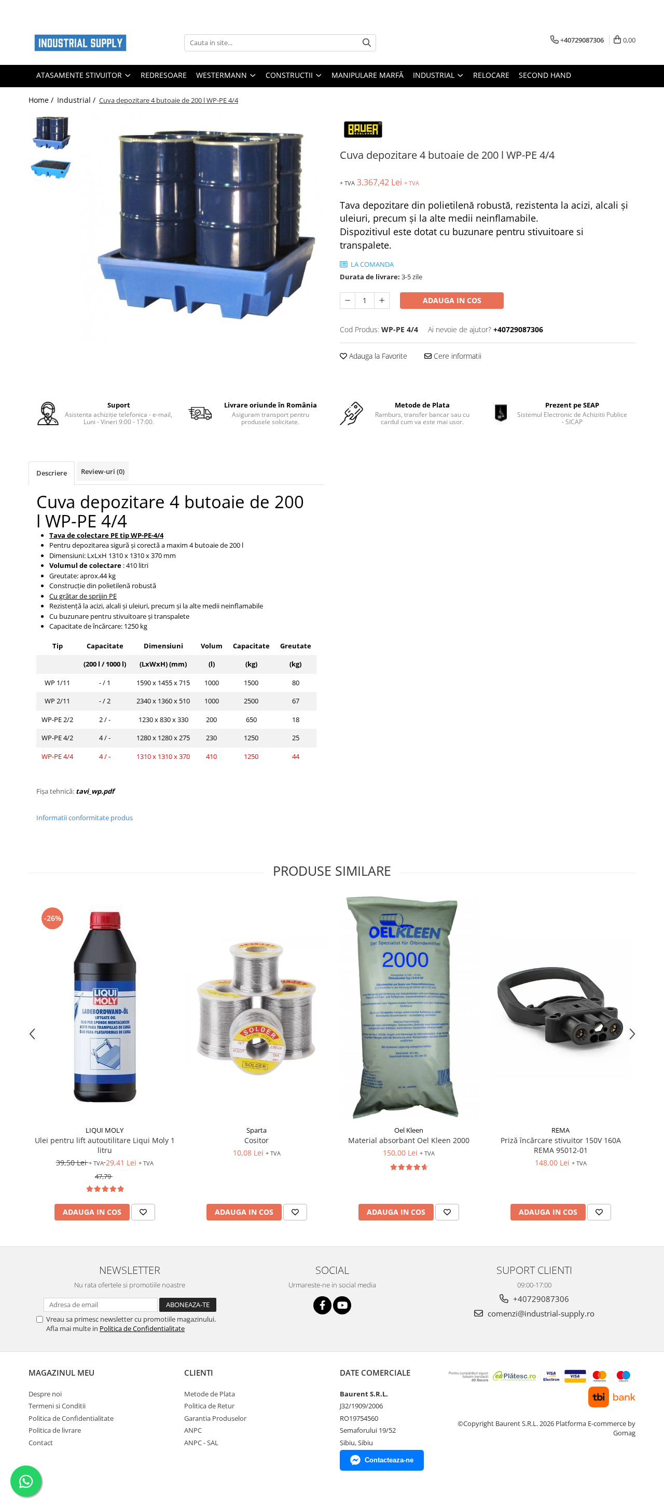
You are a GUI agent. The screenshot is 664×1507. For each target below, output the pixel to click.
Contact (41, 1442)
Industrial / (77, 100)
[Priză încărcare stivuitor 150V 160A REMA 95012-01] (560, 1008)
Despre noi (45, 1394)
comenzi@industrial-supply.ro (540, 1313)
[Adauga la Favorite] (143, 1212)
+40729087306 (540, 1299)
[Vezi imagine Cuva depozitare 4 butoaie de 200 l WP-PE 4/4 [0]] (50, 133)
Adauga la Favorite (377, 356)
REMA (560, 1130)
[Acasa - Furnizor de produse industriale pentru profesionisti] (80, 43)
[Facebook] (322, 1305)
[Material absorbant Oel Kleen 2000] (408, 1008)
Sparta (256, 1130)
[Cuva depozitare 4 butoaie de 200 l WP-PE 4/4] (201, 226)
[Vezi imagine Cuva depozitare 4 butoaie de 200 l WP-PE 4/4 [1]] (50, 170)
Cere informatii (456, 356)
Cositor (256, 1140)
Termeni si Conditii (57, 1405)
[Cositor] (256, 1008)
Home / (42, 100)
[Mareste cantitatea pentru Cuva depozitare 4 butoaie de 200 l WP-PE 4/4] (382, 300)
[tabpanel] (201, 226)
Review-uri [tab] (103, 471)
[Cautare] (366, 42)
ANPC (193, 1430)
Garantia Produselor (215, 1418)
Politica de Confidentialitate (142, 1328)
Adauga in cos (452, 300)
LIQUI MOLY (104, 1130)
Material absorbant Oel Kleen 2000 (408, 1140)
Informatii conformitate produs (84, 817)
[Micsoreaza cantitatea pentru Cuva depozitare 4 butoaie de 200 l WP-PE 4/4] (347, 300)
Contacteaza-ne (389, 1460)
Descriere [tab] (51, 473)
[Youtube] (342, 1305)
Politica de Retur (209, 1405)
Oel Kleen (408, 1130)
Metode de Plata (209, 1394)
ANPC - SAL (201, 1442)
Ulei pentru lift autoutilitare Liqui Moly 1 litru (105, 1145)
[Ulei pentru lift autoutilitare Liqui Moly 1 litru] (104, 1008)
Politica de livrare (55, 1430)
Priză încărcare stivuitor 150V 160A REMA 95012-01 (561, 1145)
